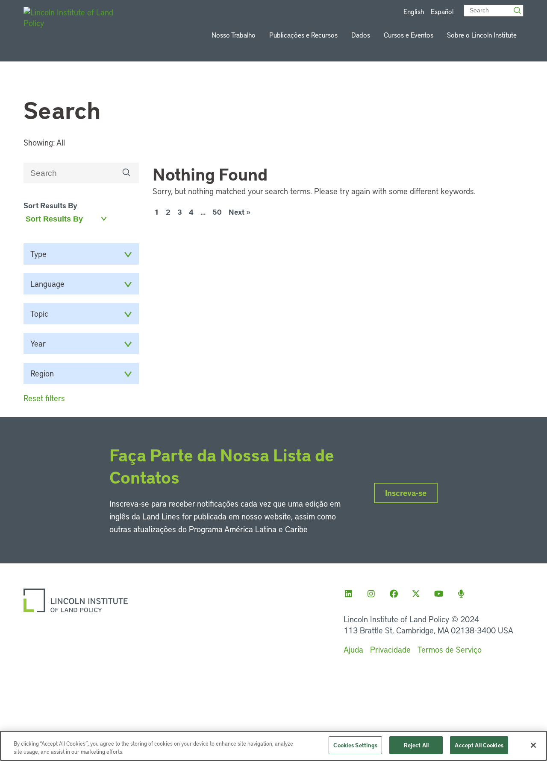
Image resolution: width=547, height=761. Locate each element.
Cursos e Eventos (408, 34)
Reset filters (44, 398)
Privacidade (390, 649)
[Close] (533, 745)
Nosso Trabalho (234, 34)
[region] (273, 746)
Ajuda (353, 649)
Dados (360, 34)
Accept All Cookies (479, 745)
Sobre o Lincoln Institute (482, 34)
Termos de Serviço (450, 649)
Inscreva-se (405, 492)
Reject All (416, 745)
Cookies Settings (355, 745)
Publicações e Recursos (303, 34)
